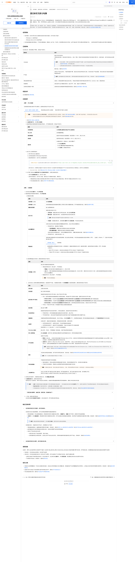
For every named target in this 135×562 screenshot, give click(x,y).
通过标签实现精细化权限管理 (95, 352)
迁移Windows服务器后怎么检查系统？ (84, 427)
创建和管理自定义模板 (103, 416)
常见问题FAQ (41, 471)
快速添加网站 (87, 435)
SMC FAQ (46, 180)
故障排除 (47, 471)
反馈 (71, 483)
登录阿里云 (21, 23)
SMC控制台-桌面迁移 (34, 120)
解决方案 (23, 2)
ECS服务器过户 (56, 469)
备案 (120, 2)
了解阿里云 (46, 2)
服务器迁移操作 (52, 9)
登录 (132, 2)
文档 (117, 2)
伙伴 (38, 2)
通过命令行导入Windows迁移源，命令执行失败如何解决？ (54, 170)
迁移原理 (65, 68)
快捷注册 (9, 23)
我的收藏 (111, 16)
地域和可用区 (91, 204)
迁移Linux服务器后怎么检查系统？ (66, 427)
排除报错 (52, 180)
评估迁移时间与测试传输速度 (87, 388)
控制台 (123, 2)
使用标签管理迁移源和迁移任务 (80, 352)
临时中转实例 (64, 63)
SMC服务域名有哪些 (70, 114)
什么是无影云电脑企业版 (95, 27)
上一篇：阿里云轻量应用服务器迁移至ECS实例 (34, 477)
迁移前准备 (31, 94)
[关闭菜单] (2, 2)
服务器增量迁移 (89, 232)
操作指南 (35, 9)
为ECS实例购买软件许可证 (60, 348)
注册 (127, 2)
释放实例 (46, 458)
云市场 (34, 2)
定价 (30, 2)
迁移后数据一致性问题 (82, 86)
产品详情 (104, 16)
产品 (18, 2)
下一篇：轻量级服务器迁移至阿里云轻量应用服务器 (101, 477)
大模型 (14, 2)
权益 (27, 2)
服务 (41, 2)
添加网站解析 (102, 76)
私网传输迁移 (68, 116)
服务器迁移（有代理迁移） (43, 9)
